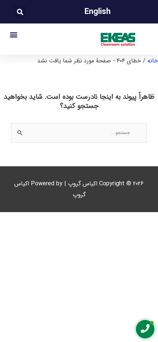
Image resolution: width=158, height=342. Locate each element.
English (98, 12)
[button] (20, 12)
